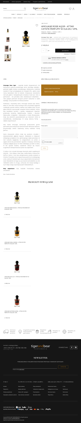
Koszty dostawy (21, 386)
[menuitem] (13, 14)
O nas (64, 386)
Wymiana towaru (51, 392)
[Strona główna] (40, 9)
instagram (75, 347)
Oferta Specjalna (16, 1)
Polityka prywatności (7, 392)
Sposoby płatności (22, 389)
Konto (73, 8)
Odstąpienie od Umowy (53, 389)
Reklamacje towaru (52, 386)
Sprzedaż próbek (36, 394)
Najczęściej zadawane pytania (10, 394)
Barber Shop (27, 1)
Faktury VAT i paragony (23, 392)
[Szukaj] (25, 8)
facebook (71, 347)
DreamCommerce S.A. (19, 420)
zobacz (66, 59)
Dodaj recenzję (51, 33)
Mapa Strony (50, 394)
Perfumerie (6, 1)
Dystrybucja (65, 389)
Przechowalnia (70, 8)
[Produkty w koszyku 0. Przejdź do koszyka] (77, 8)
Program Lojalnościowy (39, 1)
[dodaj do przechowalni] (36, 25)
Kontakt (50, 1)
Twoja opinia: (44, 125)
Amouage (44, 23)
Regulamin (5, 389)
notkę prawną (21, 369)
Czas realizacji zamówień (23, 394)
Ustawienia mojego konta (38, 389)
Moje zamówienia (37, 386)
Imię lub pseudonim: (46, 119)
